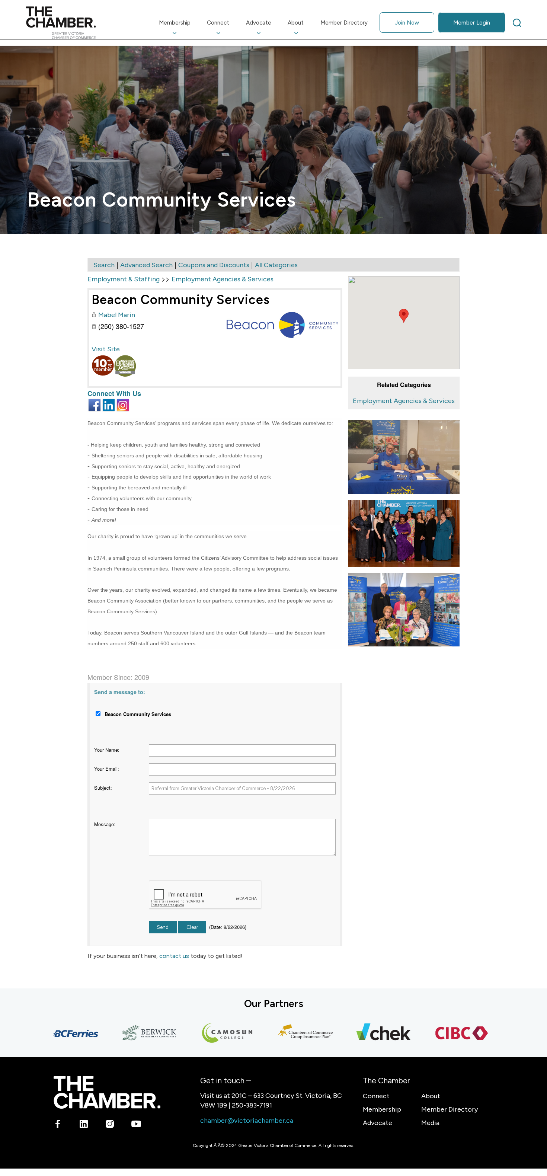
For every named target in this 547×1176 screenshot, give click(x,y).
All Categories (276, 265)
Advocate (377, 1123)
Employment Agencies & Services (404, 401)
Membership (382, 1109)
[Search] (517, 22)
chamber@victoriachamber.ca (246, 1120)
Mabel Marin (116, 315)
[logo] (61, 22)
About (430, 1096)
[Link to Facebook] (58, 1125)
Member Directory (449, 1109)
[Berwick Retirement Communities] (129, 1033)
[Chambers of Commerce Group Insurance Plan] (285, 1033)
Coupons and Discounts (213, 265)
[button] (404, 316)
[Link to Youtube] (136, 1125)
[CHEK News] (363, 1033)
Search (104, 265)
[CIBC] (441, 1033)
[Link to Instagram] (110, 1125)
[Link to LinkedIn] (84, 1125)
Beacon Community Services (181, 299)
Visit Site (106, 349)
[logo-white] (107, 1092)
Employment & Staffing (123, 279)
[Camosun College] (207, 1033)
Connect (376, 1096)
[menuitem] (174, 22)
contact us (174, 955)
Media (430, 1123)
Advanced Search (146, 265)
